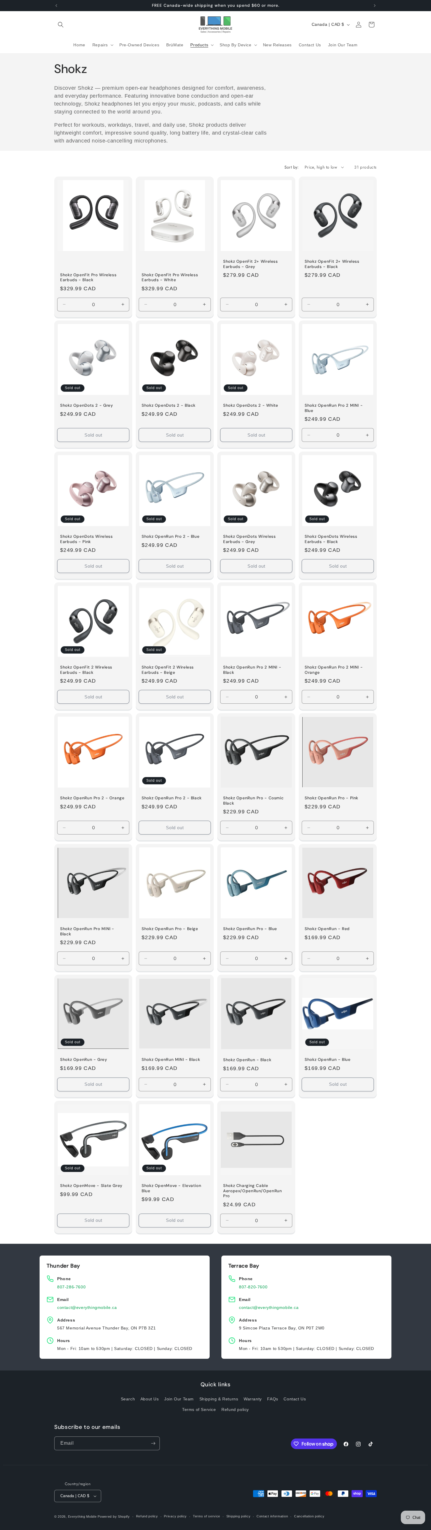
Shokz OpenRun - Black (247, 1059)
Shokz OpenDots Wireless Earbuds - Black (331, 539)
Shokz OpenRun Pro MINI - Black (87, 931)
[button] (60, 24)
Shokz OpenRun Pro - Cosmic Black (253, 800)
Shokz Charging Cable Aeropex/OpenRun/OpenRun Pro (252, 1190)
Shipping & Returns (218, 1399)
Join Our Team (179, 1399)
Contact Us (295, 1399)
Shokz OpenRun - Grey (83, 1059)
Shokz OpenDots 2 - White (250, 405)
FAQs (272, 1399)
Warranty (253, 1399)
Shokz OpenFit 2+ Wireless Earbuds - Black (332, 264)
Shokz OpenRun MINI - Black (171, 1059)
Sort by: (291, 167)
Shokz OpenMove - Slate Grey (91, 1185)
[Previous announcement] (56, 5)
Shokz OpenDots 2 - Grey (86, 405)
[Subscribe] (153, 1443)
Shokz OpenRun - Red (327, 928)
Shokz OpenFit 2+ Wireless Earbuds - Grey (250, 264)
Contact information (272, 1516)
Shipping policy (238, 1516)
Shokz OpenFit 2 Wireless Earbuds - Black (86, 670)
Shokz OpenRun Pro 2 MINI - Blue (334, 408)
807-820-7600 (253, 1287)
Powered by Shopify (114, 1516)
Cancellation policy (309, 1516)
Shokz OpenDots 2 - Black (169, 405)
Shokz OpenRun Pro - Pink (331, 797)
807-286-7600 (71, 1287)
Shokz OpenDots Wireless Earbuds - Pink (86, 539)
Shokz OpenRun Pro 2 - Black (172, 797)
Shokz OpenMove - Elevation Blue (171, 1188)
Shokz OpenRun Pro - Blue (250, 928)
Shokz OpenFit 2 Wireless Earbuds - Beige (168, 670)
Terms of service (206, 1516)
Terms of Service (199, 1409)
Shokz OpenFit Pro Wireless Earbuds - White (170, 277)
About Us (149, 1399)
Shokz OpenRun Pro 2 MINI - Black (252, 670)
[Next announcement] (374, 5)
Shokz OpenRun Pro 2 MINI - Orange (334, 670)
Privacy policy (175, 1516)
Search (128, 1399)
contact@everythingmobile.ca (87, 1307)
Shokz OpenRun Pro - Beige (170, 928)
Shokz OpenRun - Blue (328, 1059)
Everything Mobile (82, 1516)
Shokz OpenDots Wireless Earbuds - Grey (249, 539)
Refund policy (235, 1409)
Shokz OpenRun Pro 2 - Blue (170, 536)
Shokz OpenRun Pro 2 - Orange (92, 797)
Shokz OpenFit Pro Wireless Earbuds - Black (88, 277)
